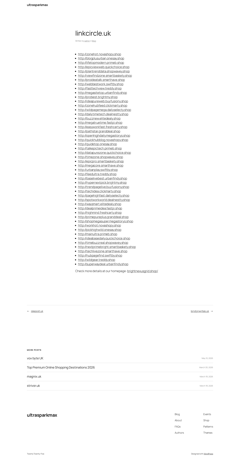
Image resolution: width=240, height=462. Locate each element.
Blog (94, 41)
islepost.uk (37, 311)
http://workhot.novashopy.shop (99, 225)
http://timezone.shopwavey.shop (100, 157)
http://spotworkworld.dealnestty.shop (104, 200)
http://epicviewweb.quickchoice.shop (104, 67)
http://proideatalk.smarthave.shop (101, 80)
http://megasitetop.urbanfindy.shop (102, 93)
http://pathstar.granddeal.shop (99, 131)
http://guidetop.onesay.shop (97, 144)
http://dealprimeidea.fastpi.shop (100, 208)
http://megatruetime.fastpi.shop (100, 122)
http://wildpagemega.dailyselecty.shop (104, 110)
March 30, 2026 (206, 367)
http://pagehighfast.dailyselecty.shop (103, 195)
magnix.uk (34, 376)
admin (87, 41)
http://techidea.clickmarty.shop (99, 191)
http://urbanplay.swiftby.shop (98, 170)
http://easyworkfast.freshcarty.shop (103, 127)
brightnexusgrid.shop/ (142, 271)
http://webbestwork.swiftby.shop (100, 84)
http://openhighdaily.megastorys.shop (104, 135)
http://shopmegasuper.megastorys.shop (105, 221)
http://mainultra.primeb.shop (97, 234)
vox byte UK (35, 358)
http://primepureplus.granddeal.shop (103, 217)
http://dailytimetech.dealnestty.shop (103, 114)
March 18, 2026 (206, 376)
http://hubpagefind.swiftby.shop (100, 255)
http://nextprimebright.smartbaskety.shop (107, 247)
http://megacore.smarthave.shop (100, 165)
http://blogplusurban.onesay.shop (101, 58)
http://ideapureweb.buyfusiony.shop (103, 101)
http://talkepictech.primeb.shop (100, 148)
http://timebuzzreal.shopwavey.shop (103, 243)
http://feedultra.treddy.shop (97, 174)
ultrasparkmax (37, 5)
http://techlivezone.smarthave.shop (103, 251)
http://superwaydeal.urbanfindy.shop (103, 264)
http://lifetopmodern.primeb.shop (101, 63)
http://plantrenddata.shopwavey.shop (104, 71)
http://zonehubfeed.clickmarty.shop (102, 105)
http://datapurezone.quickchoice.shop (104, 153)
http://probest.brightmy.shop (98, 97)
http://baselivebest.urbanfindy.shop (102, 178)
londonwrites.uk (200, 311)
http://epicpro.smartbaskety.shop (101, 161)
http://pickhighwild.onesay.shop (99, 230)
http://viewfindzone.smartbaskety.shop (105, 75)
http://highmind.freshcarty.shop (100, 212)
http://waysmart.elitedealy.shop (99, 204)
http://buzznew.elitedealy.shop (99, 118)
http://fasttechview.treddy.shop (100, 88)
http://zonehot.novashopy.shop (99, 54)
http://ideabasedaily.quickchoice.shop (104, 238)
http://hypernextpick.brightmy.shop (102, 182)
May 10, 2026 (207, 358)
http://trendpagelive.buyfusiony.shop (103, 187)
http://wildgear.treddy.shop (96, 260)
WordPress (208, 453)
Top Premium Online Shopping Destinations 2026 (61, 367)
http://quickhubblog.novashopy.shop (103, 140)
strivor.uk (33, 385)
